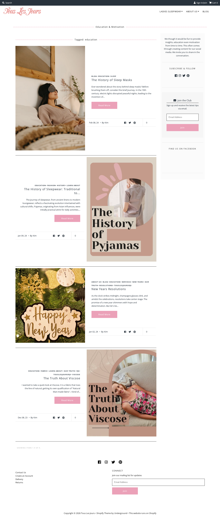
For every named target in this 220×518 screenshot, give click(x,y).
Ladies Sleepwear (170, 11)
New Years (137, 282)
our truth (69, 371)
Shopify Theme (103, 513)
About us (191, 11)
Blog (206, 11)
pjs (78, 371)
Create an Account (24, 475)
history (61, 185)
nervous (126, 282)
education (103, 76)
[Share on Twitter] (130, 122)
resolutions (106, 285)
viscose (76, 374)
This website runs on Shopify (142, 513)
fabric (44, 371)
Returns (19, 482)
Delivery (19, 479)
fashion (51, 185)
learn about (73, 185)
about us (96, 282)
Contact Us (20, 472)
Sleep (113, 76)
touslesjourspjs (123, 285)
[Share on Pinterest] (135, 122)
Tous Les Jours (88, 513)
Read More (104, 105)
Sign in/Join (201, 2)
